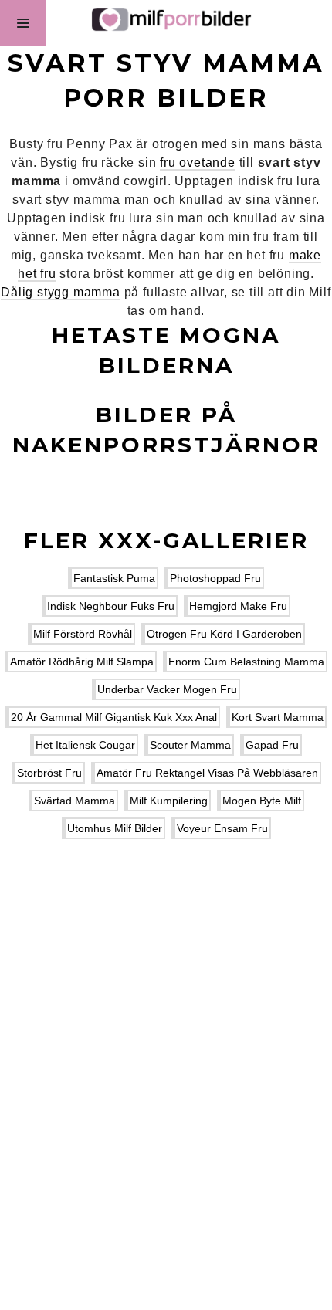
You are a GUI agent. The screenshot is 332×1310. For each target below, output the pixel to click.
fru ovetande (197, 162)
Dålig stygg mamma (60, 292)
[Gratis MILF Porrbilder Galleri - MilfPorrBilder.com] (166, 23)
